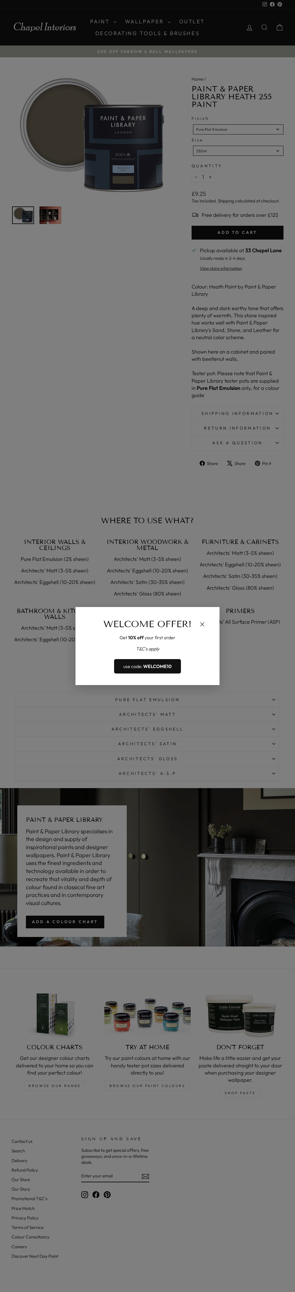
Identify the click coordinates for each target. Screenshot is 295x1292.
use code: (147, 666)
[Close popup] (202, 625)
